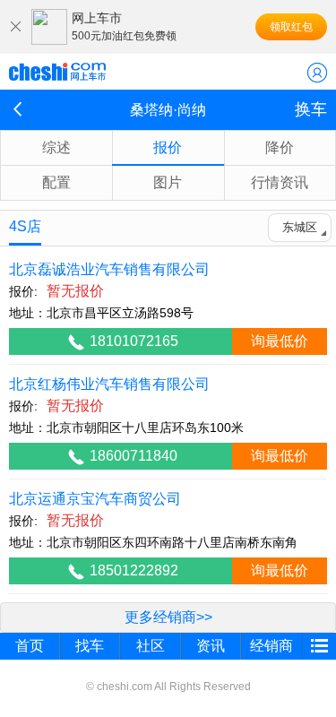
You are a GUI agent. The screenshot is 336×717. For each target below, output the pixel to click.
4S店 (25, 226)
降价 (279, 147)
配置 (56, 182)
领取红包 (291, 27)
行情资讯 (279, 182)
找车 (89, 645)
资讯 (210, 645)
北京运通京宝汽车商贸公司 (95, 498)
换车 (311, 109)
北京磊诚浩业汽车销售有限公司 (109, 269)
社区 (150, 645)
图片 (167, 182)
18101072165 (134, 341)
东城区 (299, 227)
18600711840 (133, 455)
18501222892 (134, 570)
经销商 (271, 645)
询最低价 (279, 341)
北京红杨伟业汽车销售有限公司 (109, 384)
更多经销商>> (168, 617)
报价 (167, 147)
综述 (56, 147)
